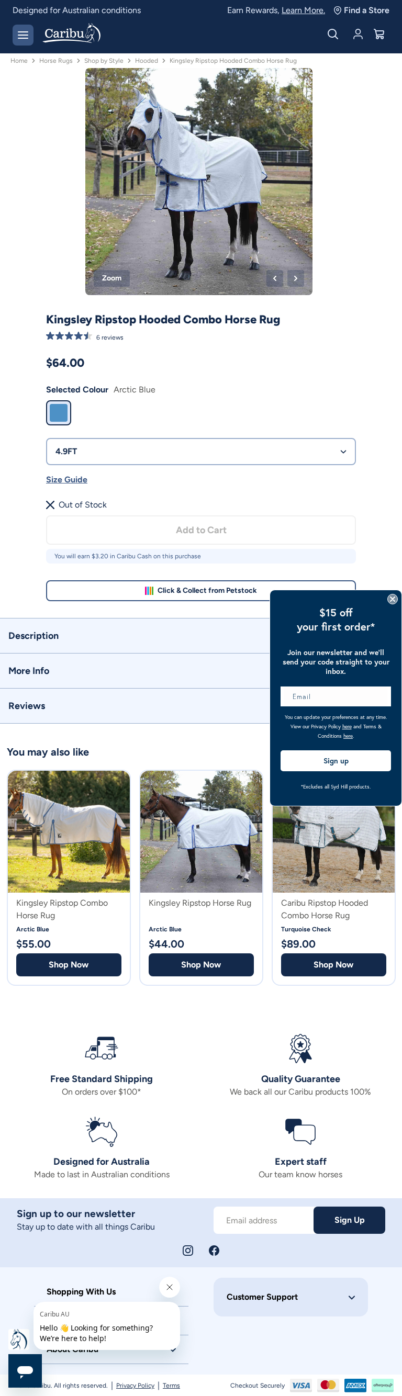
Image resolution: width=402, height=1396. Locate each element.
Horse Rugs (56, 60)
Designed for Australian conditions (77, 10)
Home (19, 60)
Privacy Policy (135, 1385)
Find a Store (366, 10)
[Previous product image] (274, 278)
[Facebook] (214, 1250)
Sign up (336, 760)
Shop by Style (104, 60)
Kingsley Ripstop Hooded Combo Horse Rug (233, 60)
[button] (201, 635)
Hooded (146, 60)
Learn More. (303, 10)
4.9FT (66, 451)
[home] (71, 34)
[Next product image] (295, 278)
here (347, 726)
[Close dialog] (392, 599)
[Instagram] (187, 1250)
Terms (171, 1385)
